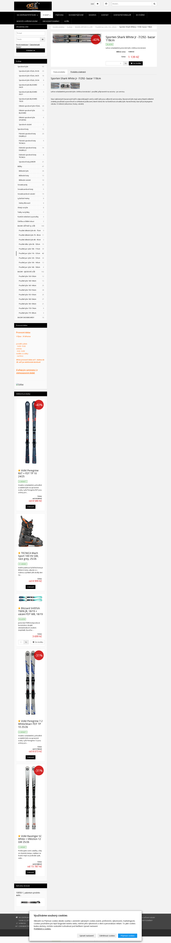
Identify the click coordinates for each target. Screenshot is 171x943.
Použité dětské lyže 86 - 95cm (31, 240)
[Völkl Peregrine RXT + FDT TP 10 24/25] (30, 432)
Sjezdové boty (31, 129)
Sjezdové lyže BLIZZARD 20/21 (31, 93)
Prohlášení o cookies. (42, 929)
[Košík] (97, 4)
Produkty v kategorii (78, 72)
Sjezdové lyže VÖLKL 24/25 (31, 76)
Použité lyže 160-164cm (31, 299)
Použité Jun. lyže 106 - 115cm (31, 249)
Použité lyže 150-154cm (31, 290)
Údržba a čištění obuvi (31, 221)
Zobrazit (30, 507)
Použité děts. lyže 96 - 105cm (31, 244)
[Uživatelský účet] (106, 4)
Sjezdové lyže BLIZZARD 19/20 (31, 100)
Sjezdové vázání (31, 124)
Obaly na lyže (31, 207)
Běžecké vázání (31, 180)
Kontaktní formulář (122, 15)
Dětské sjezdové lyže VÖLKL (31, 106)
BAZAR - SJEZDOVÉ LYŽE (31, 272)
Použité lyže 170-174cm (31, 308)
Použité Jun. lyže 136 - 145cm (31, 262)
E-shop (46, 15)
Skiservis (92, 15)
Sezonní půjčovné (76, 15)
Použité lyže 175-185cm (31, 313)
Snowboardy (31, 185)
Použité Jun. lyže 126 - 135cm (31, 258)
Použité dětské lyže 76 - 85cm (31, 235)
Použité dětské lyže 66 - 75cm (31, 230)
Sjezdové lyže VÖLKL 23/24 (31, 80)
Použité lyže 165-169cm (31, 304)
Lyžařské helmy (31, 198)
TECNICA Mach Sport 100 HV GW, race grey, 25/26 (28, 556)
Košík (66, 21)
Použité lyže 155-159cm (31, 294)
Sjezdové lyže (31, 66)
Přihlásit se (30, 50)
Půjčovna (59, 15)
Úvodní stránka (58, 27)
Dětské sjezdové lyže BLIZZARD (31, 111)
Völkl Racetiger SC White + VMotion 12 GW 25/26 (30, 839)
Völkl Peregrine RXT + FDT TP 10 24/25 (28, 473)
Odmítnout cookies (107, 935)
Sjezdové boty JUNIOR (31, 162)
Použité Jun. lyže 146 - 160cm (31, 267)
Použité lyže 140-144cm (31, 281)
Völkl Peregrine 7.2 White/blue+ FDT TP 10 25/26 (30, 724)
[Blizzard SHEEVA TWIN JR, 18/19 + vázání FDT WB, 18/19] (30, 598)
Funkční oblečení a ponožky (31, 217)
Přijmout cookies (128, 935)
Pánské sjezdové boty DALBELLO (31, 134)
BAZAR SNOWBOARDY (31, 317)
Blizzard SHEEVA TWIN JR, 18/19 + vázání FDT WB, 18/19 (30, 611)
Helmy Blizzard (31, 203)
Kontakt (105, 15)
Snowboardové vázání (31, 194)
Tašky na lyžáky (31, 212)
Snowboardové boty (31, 189)
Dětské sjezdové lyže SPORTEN (31, 118)
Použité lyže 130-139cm (31, 276)
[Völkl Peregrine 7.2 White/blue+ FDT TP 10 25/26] (30, 683)
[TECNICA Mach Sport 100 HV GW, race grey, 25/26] (30, 531)
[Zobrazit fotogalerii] (30, 902)
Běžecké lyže (31, 171)
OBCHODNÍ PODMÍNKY (51, 21)
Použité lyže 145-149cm (31, 285)
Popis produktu (59, 72)
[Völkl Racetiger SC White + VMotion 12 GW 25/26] (30, 798)
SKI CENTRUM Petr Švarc (27, 15)
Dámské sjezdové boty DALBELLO (31, 149)
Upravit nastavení (87, 935)
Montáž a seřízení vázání (27, 21)
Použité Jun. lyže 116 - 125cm (106, 27)
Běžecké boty (31, 175)
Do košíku (137, 63)
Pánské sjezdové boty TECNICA (31, 142)
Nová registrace (22, 44)
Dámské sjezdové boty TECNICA (31, 156)
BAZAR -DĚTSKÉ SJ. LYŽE (84, 27)
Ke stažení (140, 15)
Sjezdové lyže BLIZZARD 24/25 (31, 86)
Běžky (31, 166)
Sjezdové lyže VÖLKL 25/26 (31, 71)
